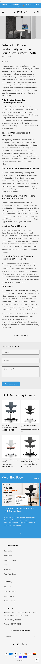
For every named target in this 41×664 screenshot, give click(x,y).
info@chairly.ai (15, 620)
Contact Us (8, 551)
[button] (2, 11)
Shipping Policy (9, 601)
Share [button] (6, 62)
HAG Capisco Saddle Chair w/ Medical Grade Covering (30, 460)
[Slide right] (25, 534)
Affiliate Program (10, 560)
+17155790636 (15, 624)
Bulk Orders (8, 556)
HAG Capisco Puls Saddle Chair (28, 425)
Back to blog (22, 335)
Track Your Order (10, 574)
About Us (7, 569)
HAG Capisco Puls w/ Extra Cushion (10, 460)
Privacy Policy (9, 587)
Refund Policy (9, 596)
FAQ (5, 565)
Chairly (22, 660)
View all (36, 478)
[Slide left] (16, 534)
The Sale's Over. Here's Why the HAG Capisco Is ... (19, 509)
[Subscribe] (34, 636)
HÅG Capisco (6, 425)
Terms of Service (10, 592)
